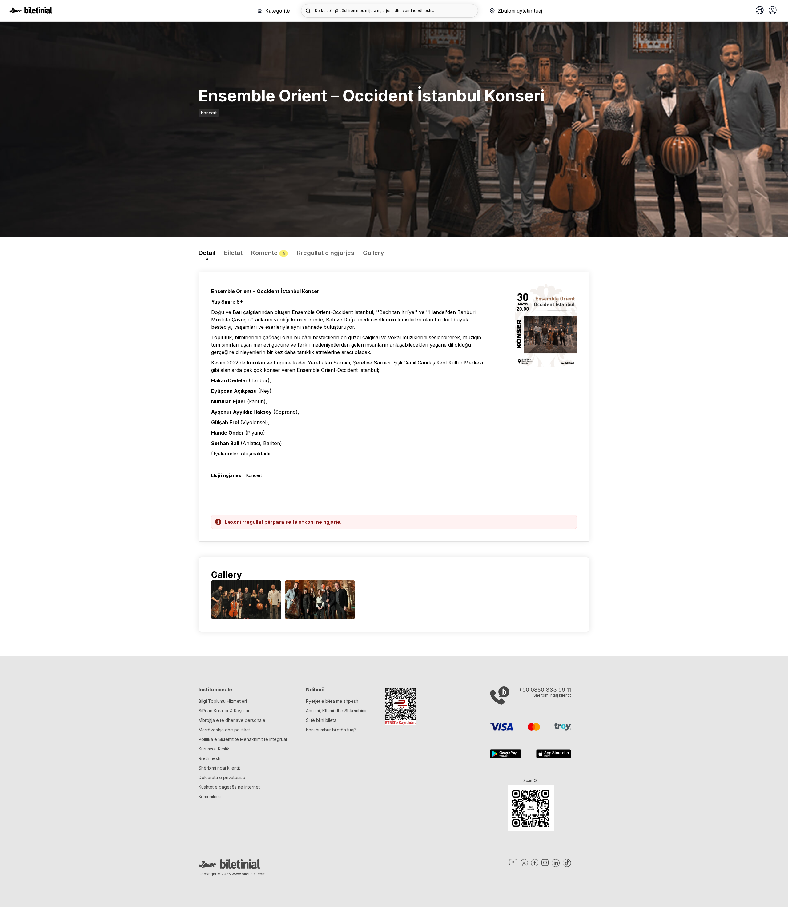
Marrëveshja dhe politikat (224, 729)
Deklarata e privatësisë (222, 777)
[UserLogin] (772, 10)
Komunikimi (210, 796)
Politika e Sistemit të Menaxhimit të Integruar (243, 739)
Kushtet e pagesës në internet (229, 787)
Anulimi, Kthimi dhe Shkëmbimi (336, 710)
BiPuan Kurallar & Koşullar (224, 710)
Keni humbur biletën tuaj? (331, 729)
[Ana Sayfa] (30, 12)
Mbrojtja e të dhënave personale (232, 720)
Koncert (209, 112)
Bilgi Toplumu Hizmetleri (223, 701)
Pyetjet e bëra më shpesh (332, 701)
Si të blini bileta (321, 720)
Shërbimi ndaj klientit (219, 767)
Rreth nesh (209, 758)
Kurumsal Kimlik (214, 748)
